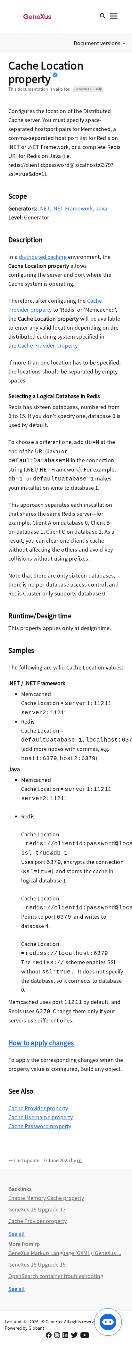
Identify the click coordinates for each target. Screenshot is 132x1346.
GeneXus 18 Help (88, 88)
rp (79, 1160)
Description (25, 239)
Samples (21, 650)
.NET (43, 208)
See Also (21, 1091)
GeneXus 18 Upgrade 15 (37, 1264)
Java (101, 208)
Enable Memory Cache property (46, 1198)
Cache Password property (39, 1126)
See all (16, 1233)
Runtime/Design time (39, 615)
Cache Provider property (48, 345)
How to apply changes (41, 1042)
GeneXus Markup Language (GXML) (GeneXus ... (64, 1253)
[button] (100, 43)
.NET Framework (72, 208)
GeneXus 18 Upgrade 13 (37, 1209)
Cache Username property (40, 1117)
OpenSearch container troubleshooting (55, 1276)
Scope (17, 196)
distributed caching (43, 256)
